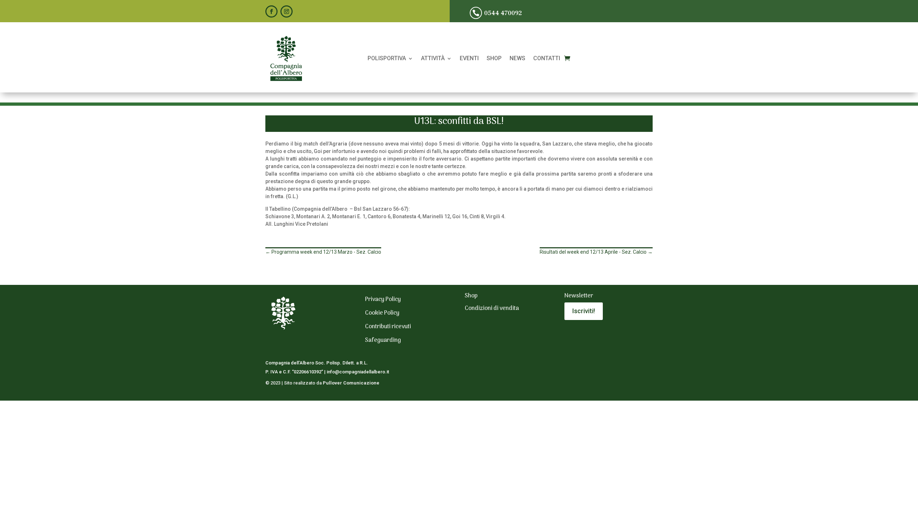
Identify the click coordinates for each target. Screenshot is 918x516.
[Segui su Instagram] (286, 11)
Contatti (546, 59)
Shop (494, 59)
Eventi (469, 59)
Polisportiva (387, 59)
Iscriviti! (583, 311)
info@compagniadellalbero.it (358, 371)
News (517, 59)
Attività (433, 59)
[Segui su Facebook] (271, 11)
